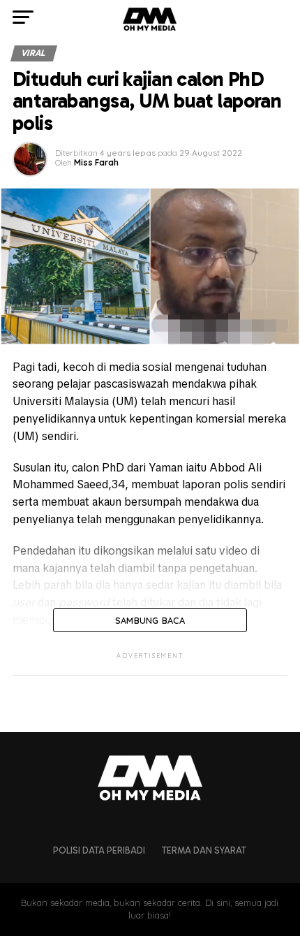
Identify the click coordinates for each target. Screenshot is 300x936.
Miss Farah (96, 162)
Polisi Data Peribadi (99, 850)
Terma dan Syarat (204, 850)
